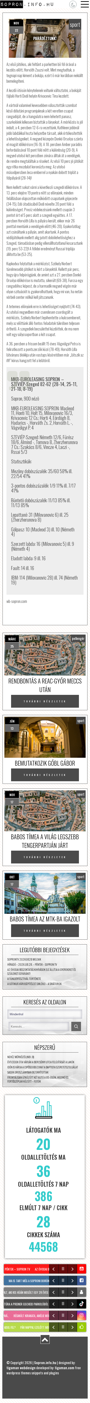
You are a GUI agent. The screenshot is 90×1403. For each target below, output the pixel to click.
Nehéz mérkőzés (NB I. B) (20, 1057)
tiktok (82, 1303)
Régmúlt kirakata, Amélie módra (27, 1315)
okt (12, 876)
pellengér (78, 638)
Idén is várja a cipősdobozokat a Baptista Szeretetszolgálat (42, 1067)
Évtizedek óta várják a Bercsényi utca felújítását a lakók (40, 1062)
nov (16, 22)
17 (12, 801)
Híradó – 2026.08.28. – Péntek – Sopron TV (32, 964)
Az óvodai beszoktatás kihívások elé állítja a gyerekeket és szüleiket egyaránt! (41, 971)
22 (16, 30)
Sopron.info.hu (45, 1362)
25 (12, 646)
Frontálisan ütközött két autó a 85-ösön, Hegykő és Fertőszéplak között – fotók (37, 1079)
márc (12, 638)
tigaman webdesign (21, 1367)
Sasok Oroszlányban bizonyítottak (27, 1072)
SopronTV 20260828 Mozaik (24, 959)
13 (12, 728)
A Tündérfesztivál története (24, 979)
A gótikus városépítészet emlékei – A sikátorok (34, 984)
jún (12, 721)
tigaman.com (64, 1367)
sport (75, 24)
